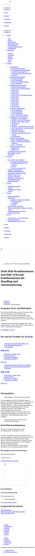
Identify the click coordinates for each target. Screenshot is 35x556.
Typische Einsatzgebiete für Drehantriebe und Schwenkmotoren (21, 72)
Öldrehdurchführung (17, 130)
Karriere (8, 193)
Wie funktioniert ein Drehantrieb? (20, 70)
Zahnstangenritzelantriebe (17, 138)
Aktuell (8, 35)
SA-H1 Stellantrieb (16, 110)
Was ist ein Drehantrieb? (18, 68)
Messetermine (12, 42)
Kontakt (6, 16)
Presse (9, 40)
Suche (6, 12)
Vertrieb (10, 188)
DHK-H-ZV (15, 150)
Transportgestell (15, 136)
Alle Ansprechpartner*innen (9, 502)
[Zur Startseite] (12, 5)
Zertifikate (11, 55)
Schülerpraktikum (16, 201)
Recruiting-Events (13, 43)
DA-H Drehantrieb (16, 80)
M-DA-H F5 (15, 98)
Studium (13, 204)
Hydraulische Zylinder (14, 153)
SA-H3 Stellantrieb (16, 113)
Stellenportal (11, 198)
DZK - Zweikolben (17, 144)
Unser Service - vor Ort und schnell (18, 218)
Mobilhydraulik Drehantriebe (18, 85)
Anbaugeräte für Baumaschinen (19, 116)
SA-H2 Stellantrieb (16, 111)
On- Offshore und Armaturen (16, 160)
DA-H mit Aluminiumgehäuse (20, 82)
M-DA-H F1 (15, 90)
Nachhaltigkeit (12, 48)
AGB (9, 60)
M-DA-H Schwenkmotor (18, 87)
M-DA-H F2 (15, 92)
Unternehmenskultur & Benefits (17, 211)
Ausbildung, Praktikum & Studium (20, 200)
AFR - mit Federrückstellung (19, 115)
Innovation (14, 75)
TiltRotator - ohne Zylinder (19, 118)
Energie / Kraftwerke (14, 176)
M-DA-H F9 (15, 105)
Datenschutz (7, 22)
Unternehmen (10, 50)
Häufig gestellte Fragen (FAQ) (16, 221)
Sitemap (6, 25)
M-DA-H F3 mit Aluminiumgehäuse (21, 95)
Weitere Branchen (13, 181)
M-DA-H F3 (15, 93)
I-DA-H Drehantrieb (17, 78)
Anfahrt (10, 191)
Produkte (9, 63)
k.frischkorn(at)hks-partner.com (9, 461)
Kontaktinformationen (14, 186)
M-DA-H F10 (15, 106)
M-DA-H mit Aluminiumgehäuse (20, 88)
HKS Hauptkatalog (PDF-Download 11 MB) (8, 510)
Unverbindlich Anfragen (8, 330)
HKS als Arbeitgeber (14, 196)
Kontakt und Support (14, 213)
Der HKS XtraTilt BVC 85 (19, 163)
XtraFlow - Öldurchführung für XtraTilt (22, 126)
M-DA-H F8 (15, 103)
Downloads (11, 154)
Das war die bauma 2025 (18, 168)
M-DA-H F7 (15, 101)
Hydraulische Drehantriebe (17, 77)
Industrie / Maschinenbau (15, 170)
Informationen (14, 67)
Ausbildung (14, 203)
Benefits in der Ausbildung (15, 206)
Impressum (7, 19)
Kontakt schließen (18, 547)
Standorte (10, 58)
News (9, 38)
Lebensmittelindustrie (14, 179)
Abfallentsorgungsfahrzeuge (16, 171)
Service (13, 166)
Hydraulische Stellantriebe (17, 108)
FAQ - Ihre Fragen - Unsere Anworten (22, 128)
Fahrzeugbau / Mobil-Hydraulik (17, 173)
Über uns (10, 53)
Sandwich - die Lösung (18, 131)
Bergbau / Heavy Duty (14, 174)
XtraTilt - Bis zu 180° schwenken (20, 120)
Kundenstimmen (12, 45)
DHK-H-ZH (15, 148)
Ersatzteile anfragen (13, 219)
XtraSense (14, 125)
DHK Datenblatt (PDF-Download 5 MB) (13, 512)
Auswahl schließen (29, 547)
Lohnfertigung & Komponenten (17, 151)
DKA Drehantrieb (16, 83)
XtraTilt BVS (15, 123)
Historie (10, 57)
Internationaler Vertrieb (14, 189)
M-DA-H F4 (15, 96)
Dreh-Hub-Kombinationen (17, 146)
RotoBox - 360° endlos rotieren (20, 121)
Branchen (9, 156)
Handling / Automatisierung (16, 178)
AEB (9, 61)
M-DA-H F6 (15, 100)
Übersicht (14, 165)
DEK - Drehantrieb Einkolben (20, 140)
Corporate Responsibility (15, 47)
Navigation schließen (7, 547)
